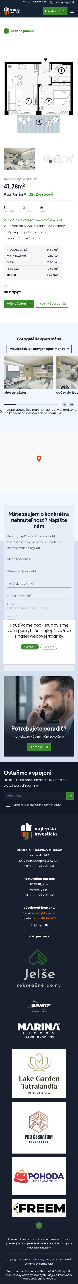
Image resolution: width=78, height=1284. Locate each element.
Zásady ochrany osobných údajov (33, 1275)
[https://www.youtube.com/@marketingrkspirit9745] (46, 925)
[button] (72, 11)
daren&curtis (46, 1263)
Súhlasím (29, 646)
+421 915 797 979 (45, 918)
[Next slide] (71, 404)
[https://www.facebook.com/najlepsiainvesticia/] (31, 925)
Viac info (49, 646)
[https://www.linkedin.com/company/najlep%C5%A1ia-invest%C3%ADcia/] (41, 925)
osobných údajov (51, 804)
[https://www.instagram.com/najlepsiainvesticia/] (35, 925)
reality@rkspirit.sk (43, 913)
